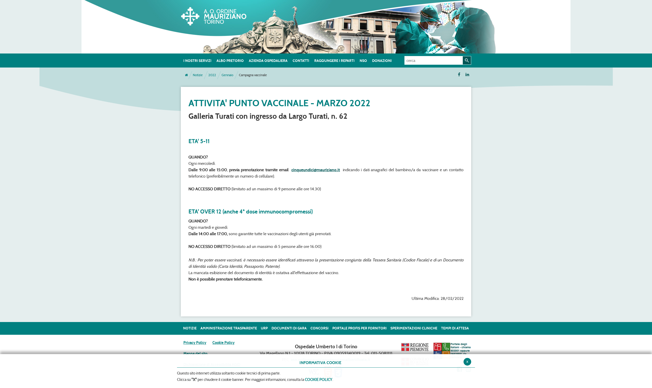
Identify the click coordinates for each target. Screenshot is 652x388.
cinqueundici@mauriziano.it (315, 169)
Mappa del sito (195, 353)
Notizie (198, 75)
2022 (212, 75)
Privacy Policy (194, 342)
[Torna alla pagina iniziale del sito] (186, 75)
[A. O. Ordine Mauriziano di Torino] (219, 15)
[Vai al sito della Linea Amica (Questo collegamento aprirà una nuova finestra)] (452, 351)
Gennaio (227, 75)
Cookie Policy (223, 342)
